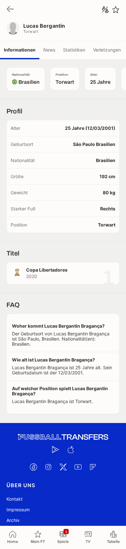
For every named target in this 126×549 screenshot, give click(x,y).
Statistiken (74, 50)
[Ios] (70, 449)
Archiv (13, 520)
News (49, 50)
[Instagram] (48, 467)
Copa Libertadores (47, 270)
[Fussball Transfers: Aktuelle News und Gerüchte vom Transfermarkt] (63, 437)
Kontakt (14, 499)
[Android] (55, 449)
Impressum (18, 509)
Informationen (20, 50)
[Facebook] (33, 467)
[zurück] (10, 9)
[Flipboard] (93, 467)
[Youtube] (78, 467)
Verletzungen (107, 50)
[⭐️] (116, 10)
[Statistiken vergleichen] (105, 10)
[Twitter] (63, 467)
